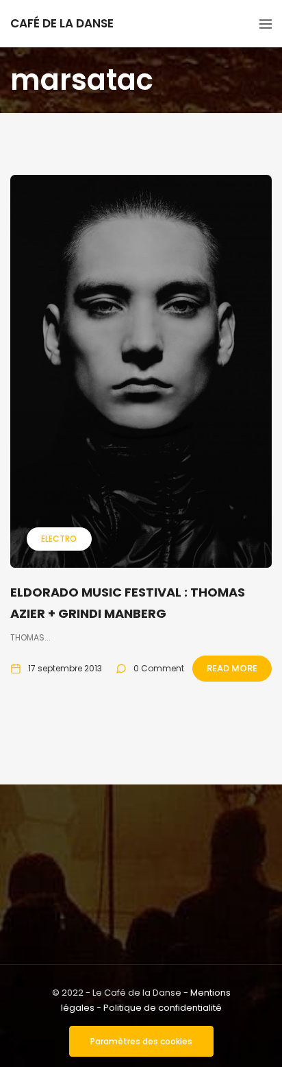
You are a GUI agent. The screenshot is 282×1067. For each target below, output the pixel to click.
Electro (59, 538)
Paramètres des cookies (141, 1041)
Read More (232, 668)
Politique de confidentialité (162, 1007)
